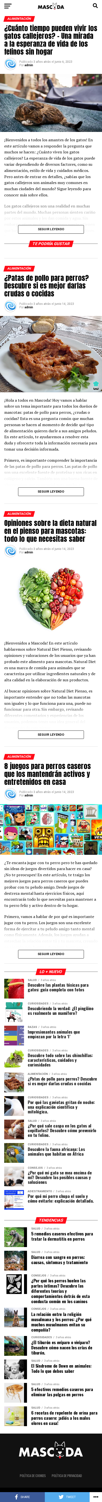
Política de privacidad (67, 1475)
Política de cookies (33, 1475)
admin (29, 65)
